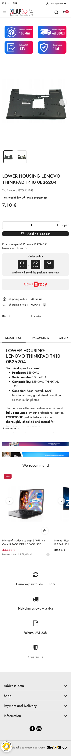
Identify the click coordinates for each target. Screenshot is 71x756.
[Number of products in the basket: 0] (64, 12)
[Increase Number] (57, 225)
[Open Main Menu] (4, 12)
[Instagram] (39, 728)
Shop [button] (8, 695)
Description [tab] (14, 338)
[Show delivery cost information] (44, 305)
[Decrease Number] (5, 225)
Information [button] (12, 715)
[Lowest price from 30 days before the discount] (48, 555)
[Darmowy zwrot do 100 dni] (35, 454)
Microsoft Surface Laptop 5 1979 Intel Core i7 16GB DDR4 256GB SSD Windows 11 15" (24, 542)
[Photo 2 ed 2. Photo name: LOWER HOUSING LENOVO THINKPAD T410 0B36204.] (22, 156)
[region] (35, 264)
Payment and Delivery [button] (20, 705)
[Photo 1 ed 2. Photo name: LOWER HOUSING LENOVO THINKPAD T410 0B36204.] (8, 156)
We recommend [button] (35, 465)
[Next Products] (61, 500)
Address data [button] (14, 685)
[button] (63, 102)
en (4, 3)
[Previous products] (9, 500)
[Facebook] (32, 728)
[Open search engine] (56, 12)
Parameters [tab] (40, 338)
